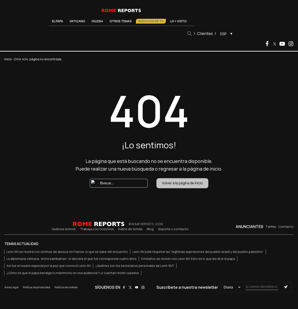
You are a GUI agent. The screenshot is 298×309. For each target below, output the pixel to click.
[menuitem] (225, 34)
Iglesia (97, 21)
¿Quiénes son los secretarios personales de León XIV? (134, 266)
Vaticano (77, 21)
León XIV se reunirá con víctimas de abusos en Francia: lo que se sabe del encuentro (67, 252)
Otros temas (121, 21)
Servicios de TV (151, 21)
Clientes (205, 33)
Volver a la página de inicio (182, 183)
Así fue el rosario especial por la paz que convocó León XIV (49, 266)
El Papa (57, 21)
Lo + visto (178, 21)
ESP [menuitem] (223, 33)
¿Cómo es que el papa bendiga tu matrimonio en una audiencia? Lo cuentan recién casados (73, 273)
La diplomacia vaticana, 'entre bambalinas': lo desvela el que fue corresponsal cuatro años (72, 259)
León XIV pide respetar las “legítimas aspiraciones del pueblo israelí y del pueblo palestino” (198, 252)
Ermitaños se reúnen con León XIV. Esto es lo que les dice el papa (188, 259)
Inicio (8, 59)
